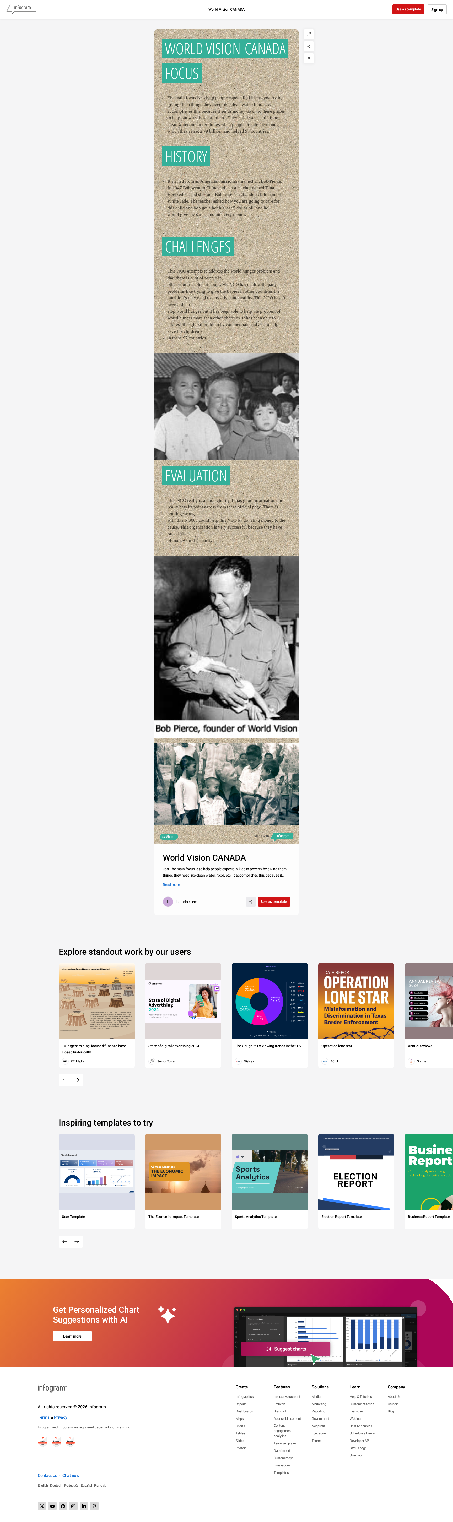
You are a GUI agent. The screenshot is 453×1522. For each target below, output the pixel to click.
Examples (357, 1411)
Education (319, 1433)
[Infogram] (21, 9)
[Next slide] (77, 1080)
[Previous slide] (65, 1080)
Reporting (318, 1411)
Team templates (285, 1443)
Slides (240, 1441)
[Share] (309, 46)
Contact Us (47, 1475)
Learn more (72, 1336)
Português (71, 1485)
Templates (281, 1473)
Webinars (356, 1419)
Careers (393, 1404)
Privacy (60, 1417)
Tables (240, 1433)
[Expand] (309, 34)
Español (86, 1485)
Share (170, 837)
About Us (394, 1397)
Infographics (245, 1397)
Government (320, 1419)
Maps (240, 1419)
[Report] (309, 58)
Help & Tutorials (361, 1397)
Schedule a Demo (362, 1433)
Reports (241, 1404)
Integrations (282, 1465)
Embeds (279, 1404)
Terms (44, 1417)
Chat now (70, 1475)
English (43, 1485)
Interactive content (287, 1397)
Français (100, 1485)
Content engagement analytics (283, 1430)
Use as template (409, 9)
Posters (241, 1448)
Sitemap (356, 1455)
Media (316, 1397)
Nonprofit (318, 1426)
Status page (358, 1448)
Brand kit (280, 1411)
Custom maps (284, 1458)
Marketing (319, 1404)
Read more (171, 885)
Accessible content (287, 1419)
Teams (317, 1441)
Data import (282, 1451)
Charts (240, 1426)
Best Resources (361, 1426)
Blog (391, 1411)
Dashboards (244, 1411)
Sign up (437, 10)
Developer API (360, 1441)
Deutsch (56, 1485)
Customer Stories (362, 1404)
